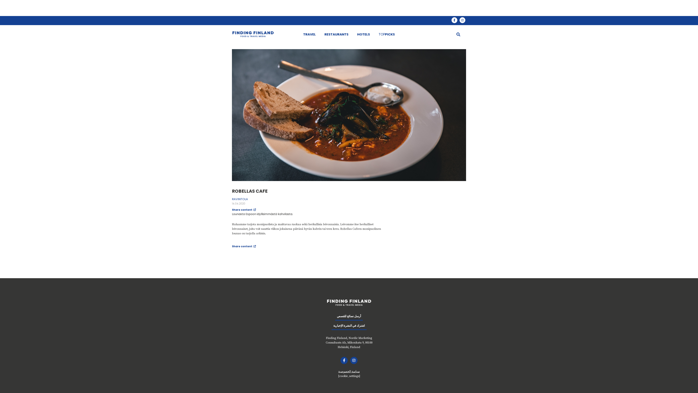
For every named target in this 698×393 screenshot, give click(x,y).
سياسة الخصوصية (349, 371)
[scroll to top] (687, 382)
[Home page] (264, 34)
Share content (242, 210)
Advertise (410, 20)
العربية (392, 20)
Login (444, 20)
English (375, 20)
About (429, 20)
